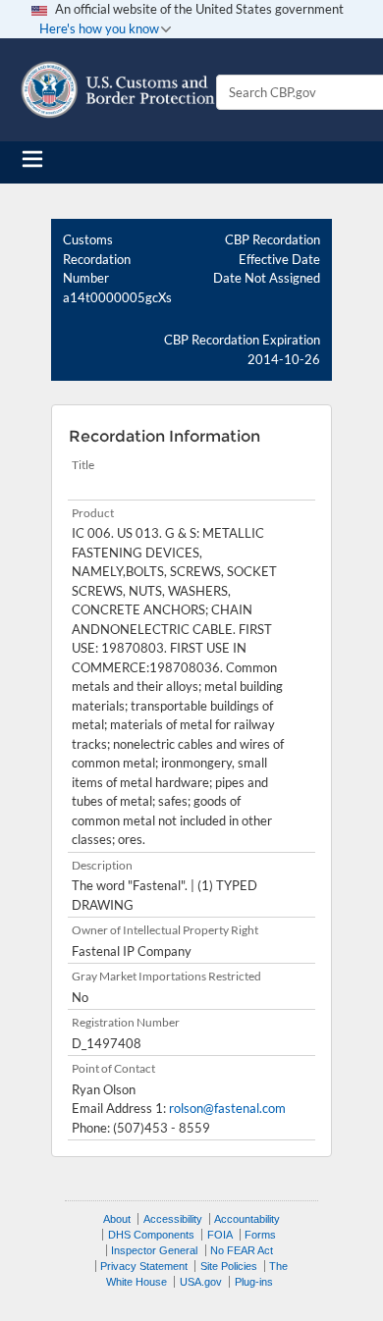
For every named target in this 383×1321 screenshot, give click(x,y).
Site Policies (228, 1266)
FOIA (220, 1235)
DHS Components (151, 1235)
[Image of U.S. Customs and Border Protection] (118, 90)
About (117, 1219)
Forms (260, 1235)
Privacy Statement (144, 1266)
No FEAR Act (241, 1250)
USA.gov (201, 1282)
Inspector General (154, 1250)
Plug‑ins (254, 1282)
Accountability (247, 1219)
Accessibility (172, 1219)
